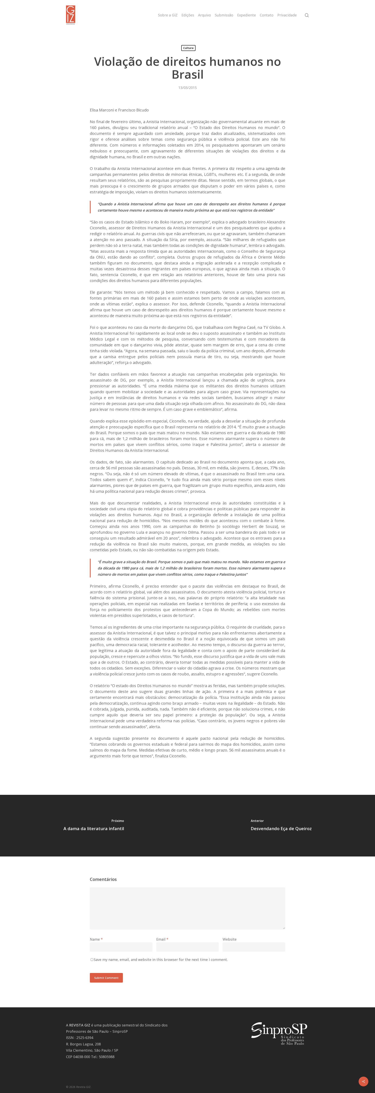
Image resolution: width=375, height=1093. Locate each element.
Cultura (188, 48)
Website (230, 939)
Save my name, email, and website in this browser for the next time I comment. (161, 959)
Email (162, 939)
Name (96, 939)
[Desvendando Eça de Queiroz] (281, 825)
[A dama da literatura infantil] (94, 825)
